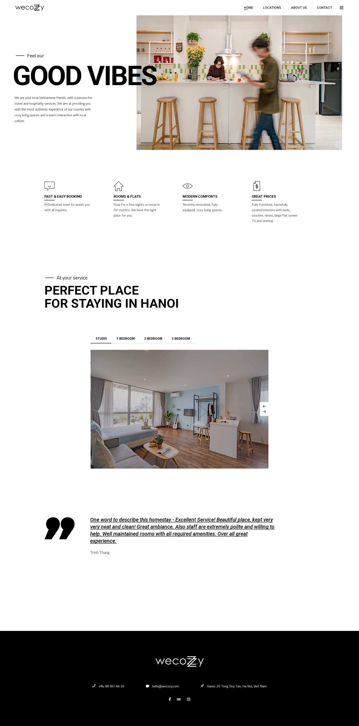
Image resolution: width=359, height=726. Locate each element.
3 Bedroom (181, 338)
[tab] (101, 338)
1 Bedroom (126, 338)
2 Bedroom (153, 338)
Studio (101, 338)
